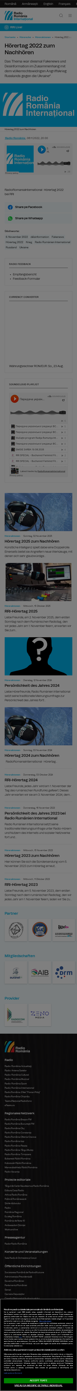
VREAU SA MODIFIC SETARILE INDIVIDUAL (38, 1385)
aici (20, 1337)
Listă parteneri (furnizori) (13, 1373)
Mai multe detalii (45, 1321)
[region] (38, 1345)
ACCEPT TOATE (38, 1380)
